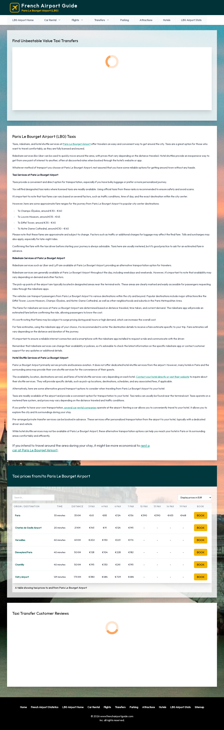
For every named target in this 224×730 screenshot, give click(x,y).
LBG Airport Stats (191, 20)
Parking (124, 20)
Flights (75, 20)
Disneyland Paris (23, 552)
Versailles (20, 540)
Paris (17, 515)
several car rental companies (80, 407)
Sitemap (199, 707)
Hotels (166, 20)
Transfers (99, 20)
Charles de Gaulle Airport (28, 527)
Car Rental (50, 20)
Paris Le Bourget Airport (77, 144)
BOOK (200, 515)
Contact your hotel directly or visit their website (162, 376)
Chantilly (19, 564)
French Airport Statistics (44, 707)
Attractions (146, 20)
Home (23, 707)
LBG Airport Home (23, 20)
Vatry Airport (22, 576)
